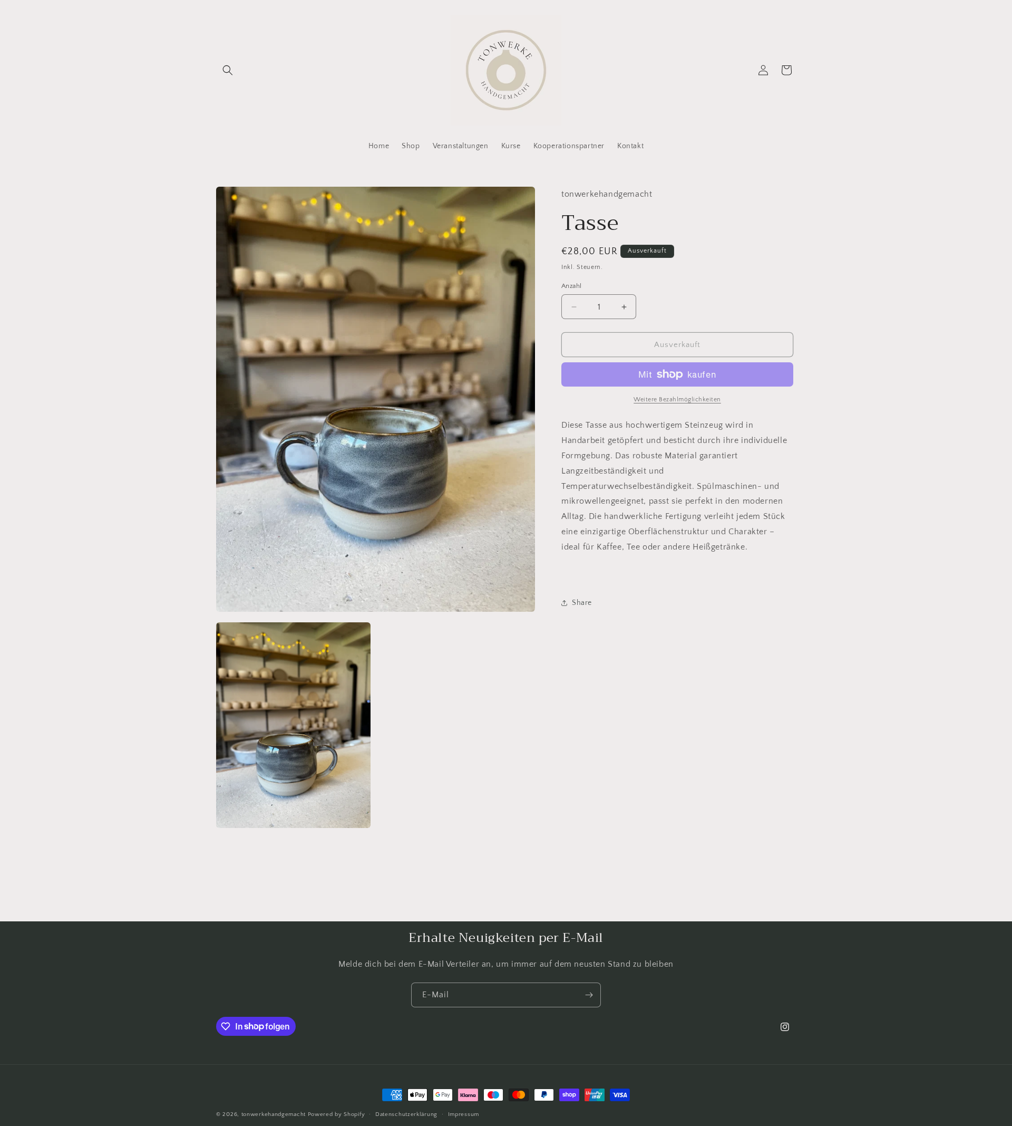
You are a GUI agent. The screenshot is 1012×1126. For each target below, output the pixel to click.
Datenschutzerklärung (406, 1114)
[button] (227, 70)
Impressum (463, 1114)
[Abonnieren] (588, 995)
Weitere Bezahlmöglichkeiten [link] (677, 399)
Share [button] (582, 603)
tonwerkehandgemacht (273, 1114)
